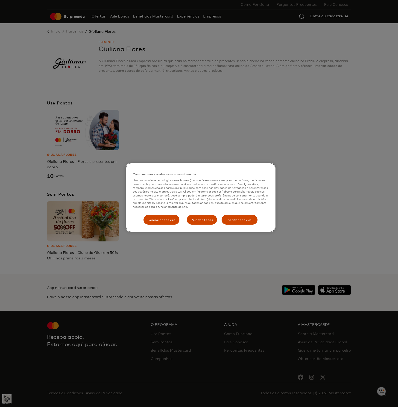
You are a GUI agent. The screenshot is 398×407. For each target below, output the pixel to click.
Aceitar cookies (240, 220)
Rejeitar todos (202, 220)
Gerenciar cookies (161, 220)
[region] (200, 197)
